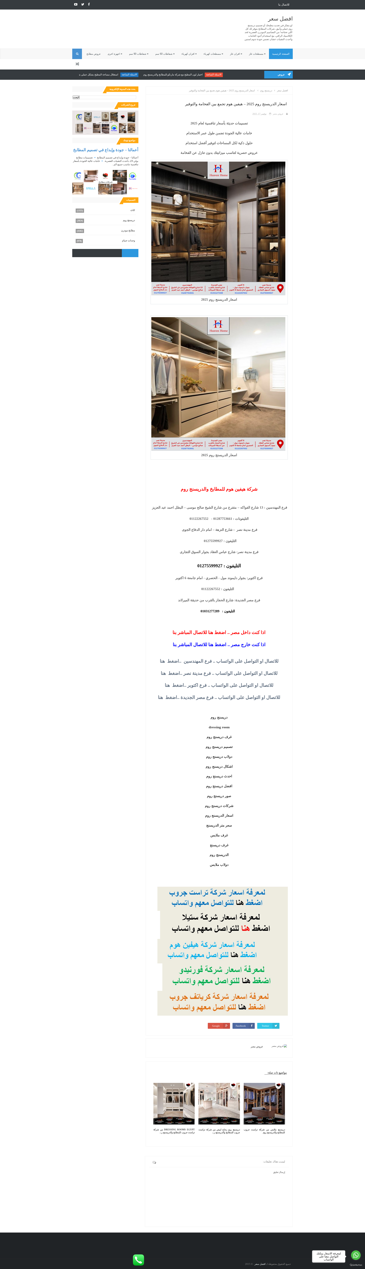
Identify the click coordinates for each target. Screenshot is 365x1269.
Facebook (241, 1025)
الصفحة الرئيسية (281, 53)
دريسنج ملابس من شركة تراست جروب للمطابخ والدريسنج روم (264, 1131)
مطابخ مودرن (128, 230)
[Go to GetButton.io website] (356, 1265)
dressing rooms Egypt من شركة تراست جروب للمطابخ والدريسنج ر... (174, 1131)
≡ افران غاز (236, 53)
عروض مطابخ (93, 53)
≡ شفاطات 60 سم (165, 53)
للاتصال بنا (283, 4)
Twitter (265, 1025)
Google (216, 1025)
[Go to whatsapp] (356, 1255)
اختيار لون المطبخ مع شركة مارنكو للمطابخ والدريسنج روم (196, 74)
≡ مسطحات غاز (257, 53)
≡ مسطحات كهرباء (213, 53)
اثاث (132, 210)
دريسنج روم (129, 220)
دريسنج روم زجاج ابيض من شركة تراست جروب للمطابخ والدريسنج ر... (219, 1131)
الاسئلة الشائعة (237, 74)
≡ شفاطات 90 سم (138, 53)
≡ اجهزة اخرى (115, 53)
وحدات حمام (128, 240)
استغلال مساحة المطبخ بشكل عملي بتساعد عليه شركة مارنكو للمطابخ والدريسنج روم (97, 74)
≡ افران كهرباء (189, 53)
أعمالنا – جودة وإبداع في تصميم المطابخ (105, 150)
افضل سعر (280, 19)
